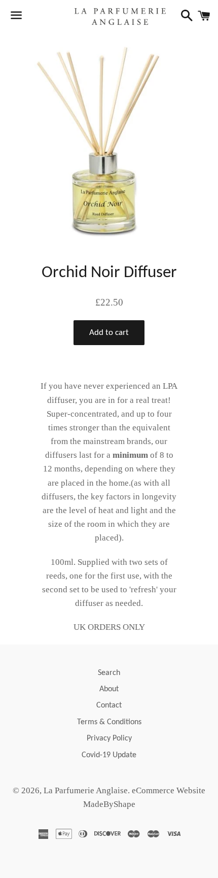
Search (109, 673)
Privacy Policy (109, 738)
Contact (109, 705)
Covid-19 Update (109, 755)
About (109, 689)
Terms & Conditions (109, 722)
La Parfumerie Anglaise (86, 790)
